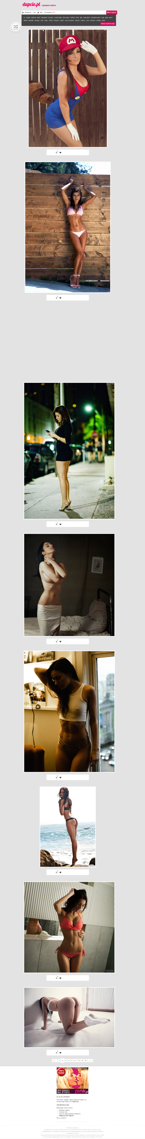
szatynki (56, 20)
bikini (38, 17)
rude (42, 20)
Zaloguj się (28, 12)
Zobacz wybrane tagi (108, 23)
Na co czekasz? (62, 1118)
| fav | (60, 152)
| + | (55, 142)
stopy (46, 20)
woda (103, 20)
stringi (50, 20)
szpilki (62, 20)
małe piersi (86, 17)
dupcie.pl (39, 4)
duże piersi (66, 17)
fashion (72, 17)
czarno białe (58, 17)
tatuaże (77, 20)
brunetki (50, 17)
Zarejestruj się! (63, 1105)
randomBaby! (16, 27)
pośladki (31, 20)
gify (81, 17)
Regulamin (75, 1127)
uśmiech (92, 20)
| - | (80, 142)
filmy (77, 17)
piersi (110, 17)
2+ (24, 17)
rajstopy (37, 20)
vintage (98, 20)
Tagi (41, 12)
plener (25, 20)
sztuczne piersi (69, 20)
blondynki (44, 17)
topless (83, 20)
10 (85, 1060)
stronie (100, 1137)
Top (34, 12)
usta (87, 20)
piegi (106, 17)
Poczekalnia (49, 12)
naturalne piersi (95, 17)
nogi (102, 17)
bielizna (33, 17)
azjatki (28, 17)
